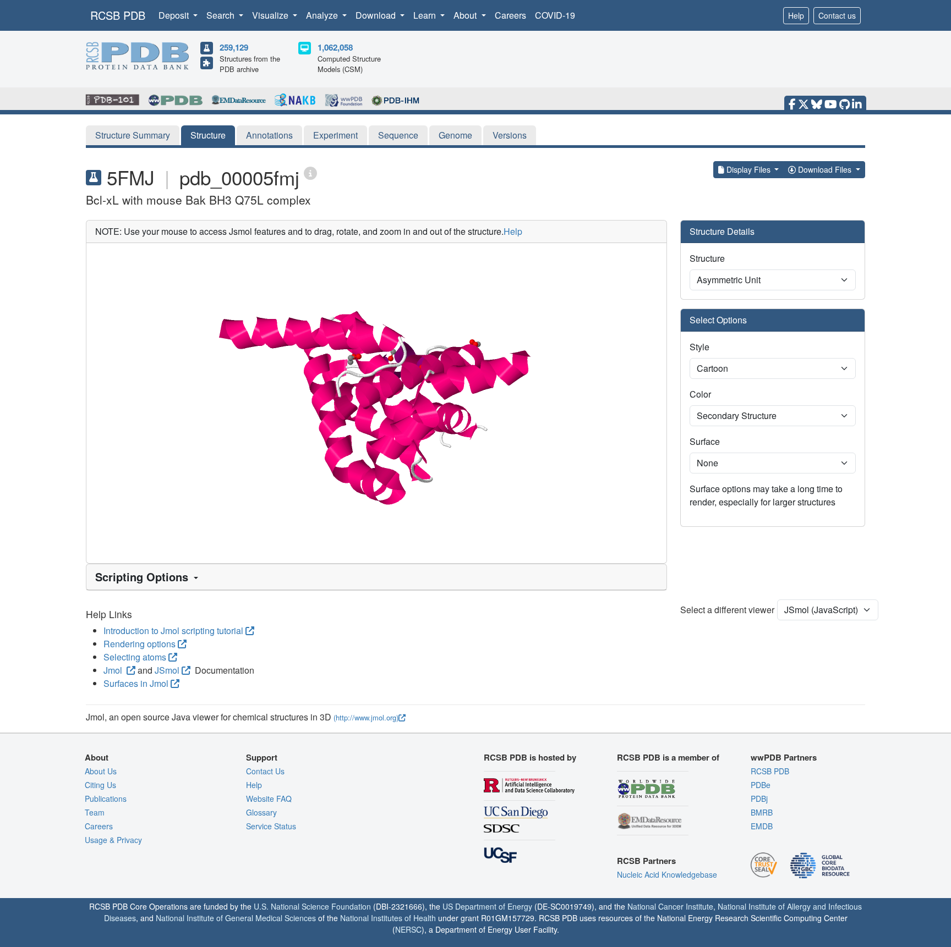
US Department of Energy (487, 906)
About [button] (466, 15)
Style (699, 346)
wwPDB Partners (784, 757)
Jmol (113, 670)
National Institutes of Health (388, 917)
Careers (510, 15)
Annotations (269, 135)
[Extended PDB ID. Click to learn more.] (310, 172)
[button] (376, 577)
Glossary (261, 812)
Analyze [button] (323, 15)
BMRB (762, 812)
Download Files (825, 169)
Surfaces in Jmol (135, 683)
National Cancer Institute (670, 906)
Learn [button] (425, 15)
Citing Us (100, 784)
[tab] (376, 577)
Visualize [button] (271, 15)
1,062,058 (335, 47)
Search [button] (221, 15)
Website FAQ (269, 798)
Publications (106, 798)
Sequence (398, 135)
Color (700, 394)
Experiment (335, 135)
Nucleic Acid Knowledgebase (667, 874)
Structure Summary (132, 135)
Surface (705, 441)
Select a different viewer (727, 609)
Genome (455, 135)
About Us (101, 771)
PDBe (760, 784)
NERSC (408, 929)
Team (95, 812)
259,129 (234, 47)
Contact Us (265, 771)
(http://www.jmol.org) (366, 717)
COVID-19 (555, 15)
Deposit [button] (174, 15)
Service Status (271, 826)
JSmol (167, 670)
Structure (208, 135)
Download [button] (377, 15)
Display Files (748, 169)
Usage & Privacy (113, 839)
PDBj (759, 798)
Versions (510, 135)
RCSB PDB (117, 15)
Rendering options (139, 643)
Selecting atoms (134, 657)
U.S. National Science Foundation (312, 906)
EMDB (762, 826)
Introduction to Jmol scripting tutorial (173, 630)
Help (796, 15)
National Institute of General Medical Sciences (236, 917)
